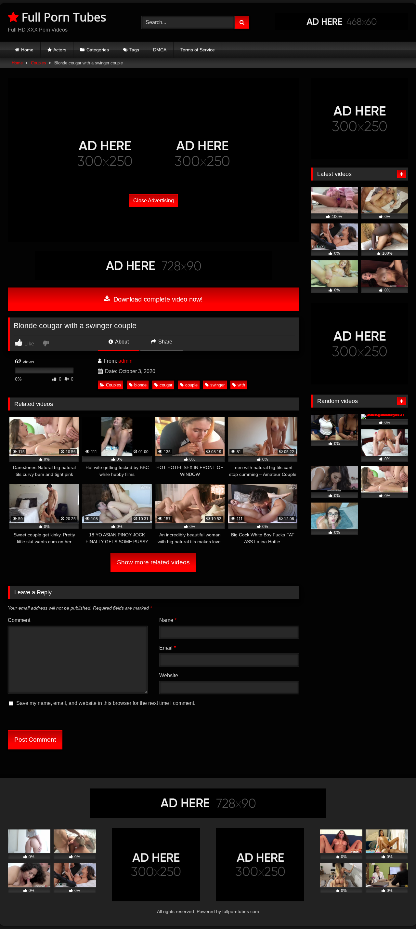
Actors (59, 49)
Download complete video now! (157, 299)
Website (168, 675)
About (121, 341)
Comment (19, 620)
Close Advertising (153, 200)
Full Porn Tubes (62, 17)
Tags (134, 49)
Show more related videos (153, 562)
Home (27, 49)
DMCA (159, 49)
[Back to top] (396, 909)
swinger (217, 385)
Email (167, 648)
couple (191, 385)
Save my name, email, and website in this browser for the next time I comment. (105, 703)
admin (125, 361)
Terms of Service (197, 49)
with (241, 385)
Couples (38, 63)
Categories (97, 49)
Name (167, 620)
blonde (140, 385)
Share (164, 341)
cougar (166, 385)
